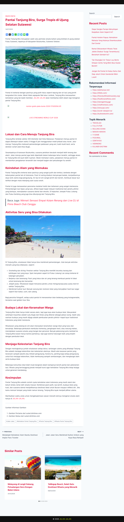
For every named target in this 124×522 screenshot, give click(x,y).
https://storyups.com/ (101, 108)
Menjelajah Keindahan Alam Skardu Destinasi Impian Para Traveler (20, 435)
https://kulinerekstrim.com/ (103, 114)
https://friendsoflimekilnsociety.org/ (106, 96)
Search (92, 13)
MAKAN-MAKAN (99, 132)
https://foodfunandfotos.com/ (104, 99)
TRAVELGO (97, 123)
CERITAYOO (97, 141)
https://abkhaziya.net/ (101, 90)
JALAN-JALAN (65, 519)
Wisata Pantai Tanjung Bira (63, 421)
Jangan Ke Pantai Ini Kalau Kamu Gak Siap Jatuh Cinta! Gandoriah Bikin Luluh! (106, 74)
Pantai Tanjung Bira (45, 421)
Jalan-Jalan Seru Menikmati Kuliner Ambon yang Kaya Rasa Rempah (65, 435)
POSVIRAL (97, 138)
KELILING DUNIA (99, 129)
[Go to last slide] (7, 477)
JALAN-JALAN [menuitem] (39, 98)
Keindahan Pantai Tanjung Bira (27, 421)
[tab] (39, 501)
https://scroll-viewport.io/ (102, 111)
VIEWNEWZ (97, 144)
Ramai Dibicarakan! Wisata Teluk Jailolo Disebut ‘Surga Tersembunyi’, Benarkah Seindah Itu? (106, 52)
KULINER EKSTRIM (100, 147)
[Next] (78, 477)
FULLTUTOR (97, 126)
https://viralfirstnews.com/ (103, 105)
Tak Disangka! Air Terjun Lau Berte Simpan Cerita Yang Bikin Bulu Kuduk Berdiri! (106, 63)
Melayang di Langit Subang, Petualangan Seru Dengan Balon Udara (21, 487)
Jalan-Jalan (10, 421)
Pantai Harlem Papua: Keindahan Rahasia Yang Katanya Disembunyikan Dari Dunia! (107, 40)
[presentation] (23, 467)
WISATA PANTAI (10, 16)
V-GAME (96, 135)
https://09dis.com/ (100, 93)
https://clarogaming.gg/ (102, 102)
